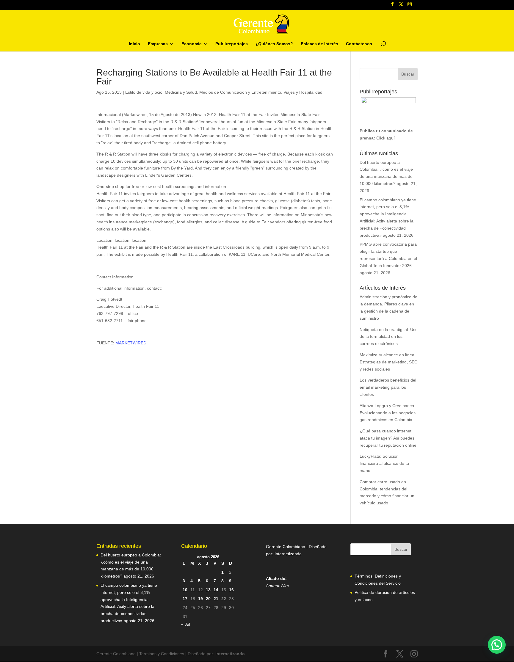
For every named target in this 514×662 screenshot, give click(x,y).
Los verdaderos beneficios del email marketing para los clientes (388, 387)
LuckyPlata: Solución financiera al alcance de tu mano (384, 463)
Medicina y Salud (181, 92)
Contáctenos (359, 44)
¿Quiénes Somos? (274, 44)
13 (208, 589)
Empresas (158, 44)
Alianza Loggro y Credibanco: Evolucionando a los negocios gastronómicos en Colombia (388, 412)
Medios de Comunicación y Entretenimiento (240, 92)
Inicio (134, 44)
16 (231, 589)
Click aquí (385, 138)
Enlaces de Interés (319, 44)
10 (185, 589)
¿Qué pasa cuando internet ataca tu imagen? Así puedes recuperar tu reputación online (388, 438)
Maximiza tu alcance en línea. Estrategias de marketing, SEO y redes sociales (389, 361)
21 (216, 598)
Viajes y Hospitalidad (302, 92)
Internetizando (288, 553)
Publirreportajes (231, 44)
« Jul (185, 624)
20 (208, 598)
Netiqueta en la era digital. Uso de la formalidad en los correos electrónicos (389, 336)
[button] (497, 645)
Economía (191, 44)
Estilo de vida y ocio (143, 92)
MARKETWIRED (130, 343)
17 (185, 598)
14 (216, 589)
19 (200, 598)
